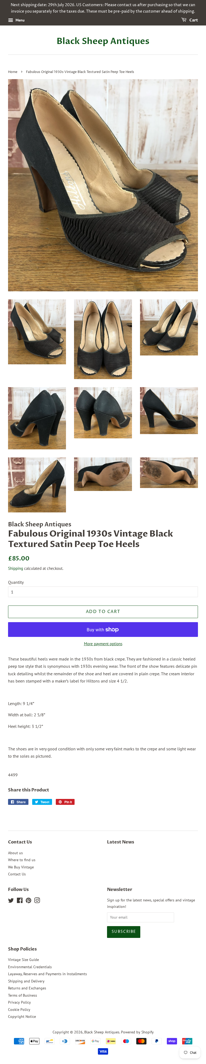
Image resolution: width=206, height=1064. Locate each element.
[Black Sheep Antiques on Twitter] (11, 901)
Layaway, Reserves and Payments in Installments (47, 973)
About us (15, 852)
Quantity (16, 582)
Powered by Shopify (137, 1032)
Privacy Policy (19, 1002)
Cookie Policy (19, 1009)
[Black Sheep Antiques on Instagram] (37, 901)
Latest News (120, 842)
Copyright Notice (22, 1016)
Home (12, 72)
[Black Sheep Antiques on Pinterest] (28, 901)
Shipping (15, 568)
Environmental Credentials (30, 966)
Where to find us (21, 859)
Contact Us (17, 874)
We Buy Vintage (21, 867)
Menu (19, 20)
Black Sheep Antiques (103, 41)
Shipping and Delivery (26, 981)
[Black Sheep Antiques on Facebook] (20, 901)
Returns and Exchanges (27, 988)
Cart (193, 20)
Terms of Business (22, 995)
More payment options (103, 643)
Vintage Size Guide (23, 959)
